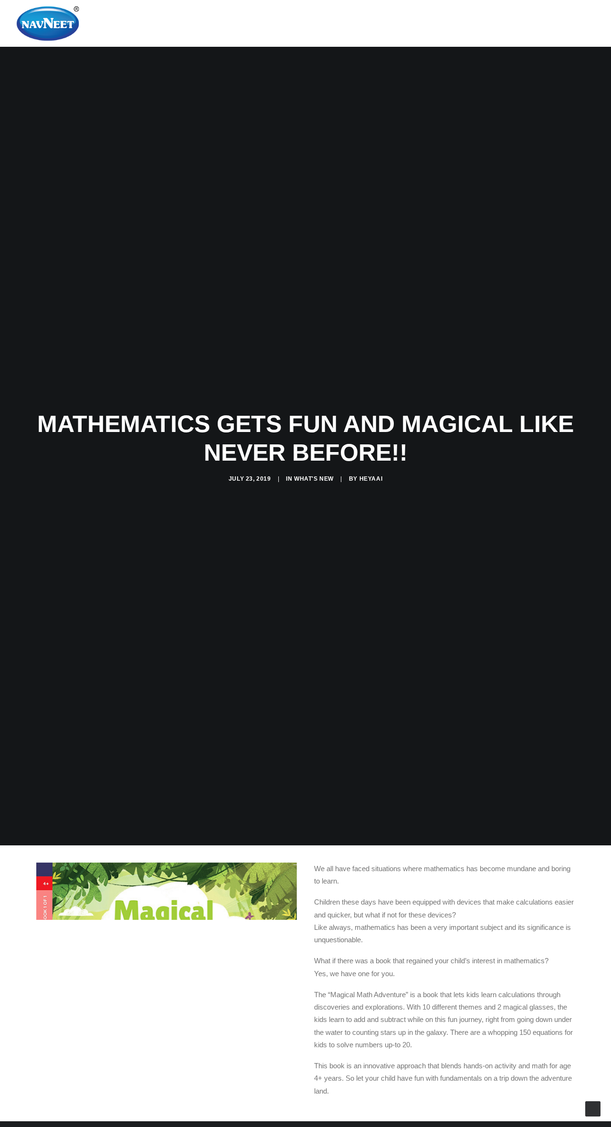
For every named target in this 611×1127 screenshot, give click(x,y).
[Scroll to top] (592, 1108)
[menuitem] (541, 23)
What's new (314, 478)
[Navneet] (47, 23)
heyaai (371, 478)
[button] (541, 23)
